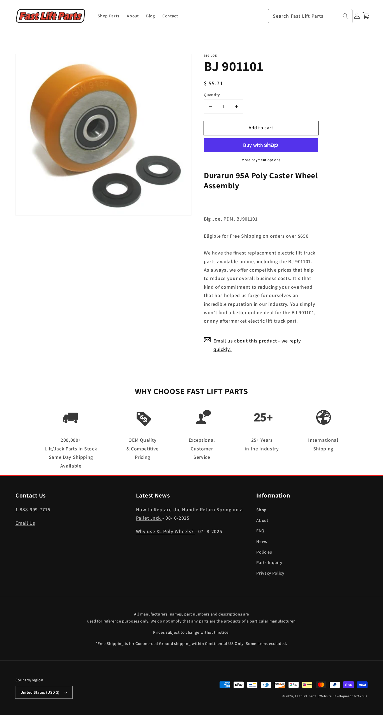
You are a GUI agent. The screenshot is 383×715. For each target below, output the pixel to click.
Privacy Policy (270, 573)
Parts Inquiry (269, 562)
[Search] (345, 16)
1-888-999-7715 (32, 509)
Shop (261, 509)
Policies (264, 552)
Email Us (25, 523)
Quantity (212, 94)
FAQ (260, 530)
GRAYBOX (361, 696)
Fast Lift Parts (306, 696)
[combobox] (310, 16)
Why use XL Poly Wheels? (165, 531)
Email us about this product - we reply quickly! (257, 344)
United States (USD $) (40, 692)
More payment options (261, 160)
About (262, 520)
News (261, 541)
